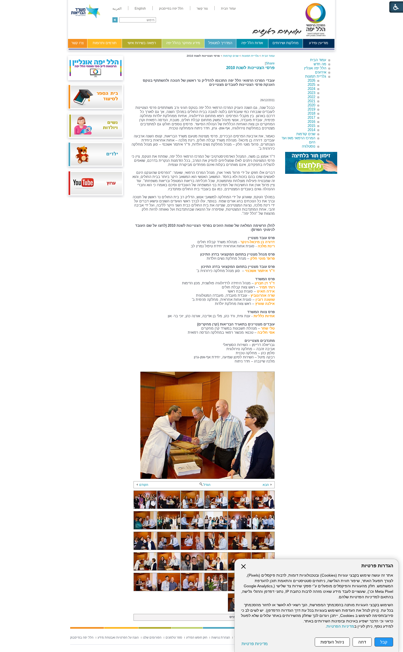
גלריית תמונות (315, 76)
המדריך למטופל (220, 43)
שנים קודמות (305, 134)
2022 (311, 97)
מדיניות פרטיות (255, 643)
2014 (311, 130)
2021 (311, 101)
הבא (266, 485)
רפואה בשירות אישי (141, 43)
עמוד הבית (318, 60)
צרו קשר (77, 43)
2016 (311, 122)
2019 (311, 109)
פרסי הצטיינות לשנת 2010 (250, 67)
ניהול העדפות (332, 642)
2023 (311, 93)
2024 (311, 89)
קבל (383, 642)
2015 (311, 126)
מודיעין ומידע (318, 43)
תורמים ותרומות (105, 43)
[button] (115, 19)
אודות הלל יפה (252, 43)
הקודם (143, 485)
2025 (311, 85)
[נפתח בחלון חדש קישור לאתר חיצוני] (311, 163)
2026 (311, 80)
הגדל (207, 485)
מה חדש (320, 64)
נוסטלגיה (308, 146)
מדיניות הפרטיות (340, 626)
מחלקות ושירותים (286, 43)
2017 (311, 117)
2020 (311, 105)
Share (270, 63)
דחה (362, 642)
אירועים (320, 72)
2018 (311, 113)
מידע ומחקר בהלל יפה (183, 43)
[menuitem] (228, 8)
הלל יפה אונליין (315, 68)
